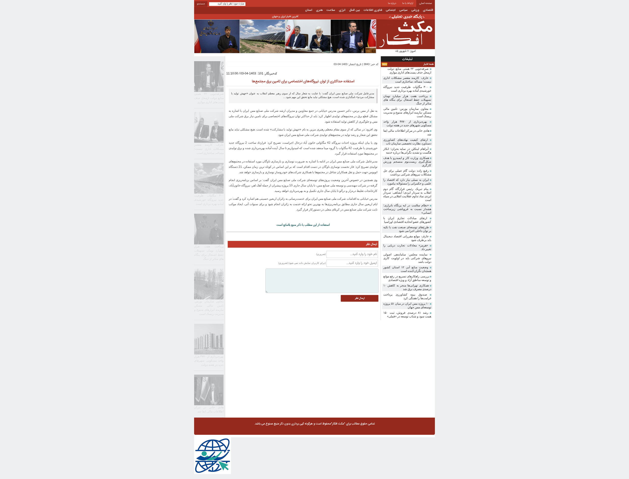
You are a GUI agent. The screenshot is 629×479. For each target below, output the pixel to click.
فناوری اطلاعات (372, 10)
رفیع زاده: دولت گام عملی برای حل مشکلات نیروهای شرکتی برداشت (407, 172)
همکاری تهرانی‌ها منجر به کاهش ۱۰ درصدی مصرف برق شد (407, 287)
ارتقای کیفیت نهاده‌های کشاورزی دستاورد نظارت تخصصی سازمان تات (407, 141)
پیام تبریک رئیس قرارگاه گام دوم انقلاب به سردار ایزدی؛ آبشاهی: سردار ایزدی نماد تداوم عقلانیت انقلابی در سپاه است (407, 194)
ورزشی (415, 10)
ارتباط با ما (407, 3)
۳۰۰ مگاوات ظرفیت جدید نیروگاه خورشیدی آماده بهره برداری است (407, 88)
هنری (319, 10)
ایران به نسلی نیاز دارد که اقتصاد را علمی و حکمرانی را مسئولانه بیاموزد (407, 181)
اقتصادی (428, 10)
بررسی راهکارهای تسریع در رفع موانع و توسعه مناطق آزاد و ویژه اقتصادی (407, 278)
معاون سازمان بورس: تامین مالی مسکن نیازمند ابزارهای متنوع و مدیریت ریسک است (407, 112)
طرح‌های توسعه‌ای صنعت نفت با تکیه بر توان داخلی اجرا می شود (407, 229)
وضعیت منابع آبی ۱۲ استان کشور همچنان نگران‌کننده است (407, 269)
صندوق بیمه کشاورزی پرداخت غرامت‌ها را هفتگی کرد (407, 296)
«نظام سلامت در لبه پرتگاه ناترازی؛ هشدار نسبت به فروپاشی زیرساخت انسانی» (407, 209)
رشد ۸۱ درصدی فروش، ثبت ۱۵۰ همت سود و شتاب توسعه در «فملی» (407, 314)
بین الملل (354, 10)
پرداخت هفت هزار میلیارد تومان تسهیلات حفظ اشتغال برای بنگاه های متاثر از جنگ (407, 99)
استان (308, 10)
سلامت (331, 10)
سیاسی (403, 10)
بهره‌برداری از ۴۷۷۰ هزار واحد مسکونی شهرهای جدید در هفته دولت (407, 123)
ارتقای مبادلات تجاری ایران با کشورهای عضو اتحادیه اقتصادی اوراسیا (407, 220)
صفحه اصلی (425, 3)
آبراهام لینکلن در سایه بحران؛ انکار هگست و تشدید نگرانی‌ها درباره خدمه (407, 150)
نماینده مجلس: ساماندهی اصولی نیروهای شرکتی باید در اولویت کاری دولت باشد (407, 258)
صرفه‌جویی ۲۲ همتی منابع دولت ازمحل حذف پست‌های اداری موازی (409, 70)
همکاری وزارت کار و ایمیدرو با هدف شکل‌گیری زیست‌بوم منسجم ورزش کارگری (407, 161)
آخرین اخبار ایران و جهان (285, 16)
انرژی (342, 10)
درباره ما (392, 3)
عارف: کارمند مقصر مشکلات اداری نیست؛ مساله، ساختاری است (407, 79)
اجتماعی (391, 10)
